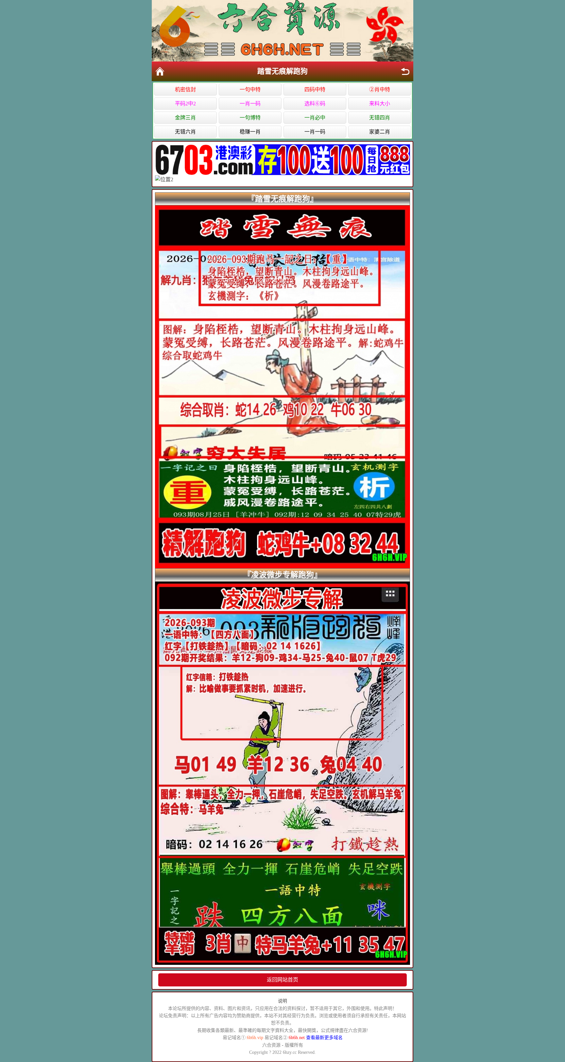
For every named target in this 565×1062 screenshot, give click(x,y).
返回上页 (405, 71)
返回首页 (160, 71)
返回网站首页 (282, 979)
